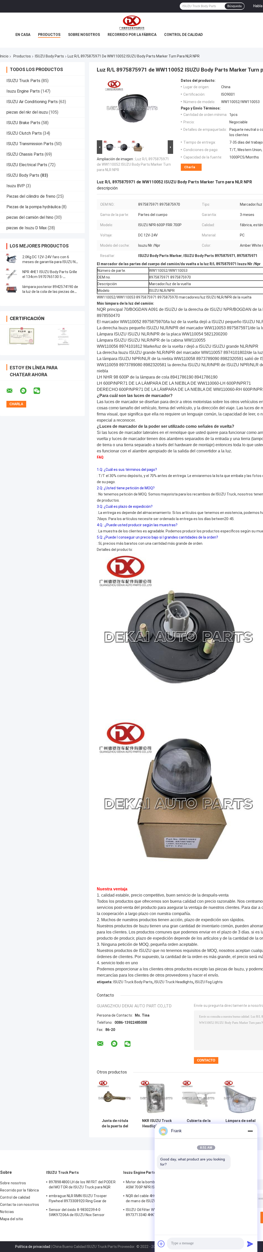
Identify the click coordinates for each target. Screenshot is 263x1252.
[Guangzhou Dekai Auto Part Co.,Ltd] (131, 23)
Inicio (4, 56)
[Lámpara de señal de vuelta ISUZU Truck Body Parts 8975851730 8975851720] (240, 1098)
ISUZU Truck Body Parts (133, 982)
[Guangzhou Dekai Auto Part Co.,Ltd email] (12, 391)
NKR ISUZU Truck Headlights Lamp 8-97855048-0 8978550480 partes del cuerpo (157, 1123)
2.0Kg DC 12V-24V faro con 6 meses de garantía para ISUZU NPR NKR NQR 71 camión (51, 262)
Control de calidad (183, 35)
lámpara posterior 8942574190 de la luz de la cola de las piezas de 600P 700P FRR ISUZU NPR (50, 292)
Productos (49, 35)
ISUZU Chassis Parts (25, 154)
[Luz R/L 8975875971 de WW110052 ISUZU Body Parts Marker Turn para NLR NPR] (133, 108)
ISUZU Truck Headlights (173, 982)
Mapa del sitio (11, 1219)
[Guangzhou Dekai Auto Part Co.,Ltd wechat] (40, 391)
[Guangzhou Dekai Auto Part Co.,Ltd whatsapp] (26, 391)
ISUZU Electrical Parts (26, 164)
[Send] (250, 1243)
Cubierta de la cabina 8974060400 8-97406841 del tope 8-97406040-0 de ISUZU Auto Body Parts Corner (199, 1123)
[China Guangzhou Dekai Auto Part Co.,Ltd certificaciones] (21, 336)
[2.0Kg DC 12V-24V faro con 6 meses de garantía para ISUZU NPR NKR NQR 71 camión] (11, 259)
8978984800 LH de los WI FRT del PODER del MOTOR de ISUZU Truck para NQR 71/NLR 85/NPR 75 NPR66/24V (82, 1185)
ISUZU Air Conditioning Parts (32, 101)
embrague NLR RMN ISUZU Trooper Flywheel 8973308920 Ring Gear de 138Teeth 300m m (78, 1199)
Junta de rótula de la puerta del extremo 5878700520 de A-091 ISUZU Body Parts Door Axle (115, 1123)
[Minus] (250, 1131)
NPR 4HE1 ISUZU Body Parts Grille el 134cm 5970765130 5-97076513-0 (49, 277)
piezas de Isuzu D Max (26, 227)
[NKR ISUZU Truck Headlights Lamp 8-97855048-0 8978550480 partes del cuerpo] (157, 1098)
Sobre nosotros (84, 35)
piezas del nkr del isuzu (27, 112)
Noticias (7, 1212)
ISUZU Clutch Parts (24, 133)
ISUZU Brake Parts (23, 122)
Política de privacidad (32, 1247)
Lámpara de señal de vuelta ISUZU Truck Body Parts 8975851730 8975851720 (241, 1123)
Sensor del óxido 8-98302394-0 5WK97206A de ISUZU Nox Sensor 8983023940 (77, 1213)
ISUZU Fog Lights (209, 982)
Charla (189, 167)
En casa (22, 35)
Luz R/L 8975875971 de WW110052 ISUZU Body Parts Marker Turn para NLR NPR (134, 164)
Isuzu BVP (15, 185)
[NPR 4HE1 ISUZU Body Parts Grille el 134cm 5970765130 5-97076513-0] (11, 274)
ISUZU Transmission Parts (29, 143)
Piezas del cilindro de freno (30, 196)
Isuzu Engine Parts (23, 91)
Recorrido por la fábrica (132, 35)
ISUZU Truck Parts (23, 80)
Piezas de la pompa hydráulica (33, 206)
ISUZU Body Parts (49, 56)
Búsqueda (234, 6)
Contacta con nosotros (19, 1205)
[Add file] (161, 1243)
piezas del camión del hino (29, 217)
